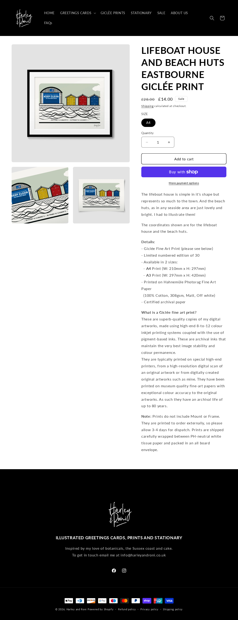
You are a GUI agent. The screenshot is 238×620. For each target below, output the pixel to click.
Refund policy (127, 609)
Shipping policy (173, 609)
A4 (148, 123)
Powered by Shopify (101, 609)
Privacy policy (149, 609)
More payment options (184, 183)
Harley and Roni (76, 609)
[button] (77, 13)
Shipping (147, 106)
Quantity (147, 133)
